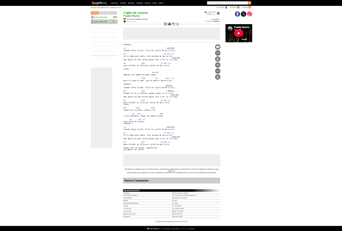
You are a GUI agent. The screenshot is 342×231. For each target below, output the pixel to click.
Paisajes (126, 193)
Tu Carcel (175, 203)
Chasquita (126, 216)
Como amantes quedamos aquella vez (184, 195)
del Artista (104, 13)
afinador (131, 3)
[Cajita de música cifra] (179, 221)
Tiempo (125, 206)
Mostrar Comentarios (136, 180)
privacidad (174, 229)
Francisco (216, 21)
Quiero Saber (127, 198)
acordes (123, 3)
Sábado (125, 201)
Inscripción (221, 7)
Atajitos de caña (177, 214)
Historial (112, 13)
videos (161, 3)
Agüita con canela (177, 211)
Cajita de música (136, 13)
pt (186, 229)
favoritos (139, 3)
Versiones (95, 13)
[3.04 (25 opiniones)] (210, 12)
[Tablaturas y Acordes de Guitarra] (99, 4)
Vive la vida (127, 211)
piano (155, 3)
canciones (114, 3)
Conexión (233, 7)
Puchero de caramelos (130, 195)
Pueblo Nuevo (132, 15)
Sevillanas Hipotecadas (130, 203)
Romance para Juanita (180, 193)
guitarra (148, 3)
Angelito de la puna (129, 214)
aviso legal (166, 229)
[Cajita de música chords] (164, 221)
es (181, 229)
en (184, 229)
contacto (192, 229)
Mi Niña (174, 201)
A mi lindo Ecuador (178, 208)
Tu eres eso (127, 208)
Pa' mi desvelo (176, 206)
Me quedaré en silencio (179, 198)
